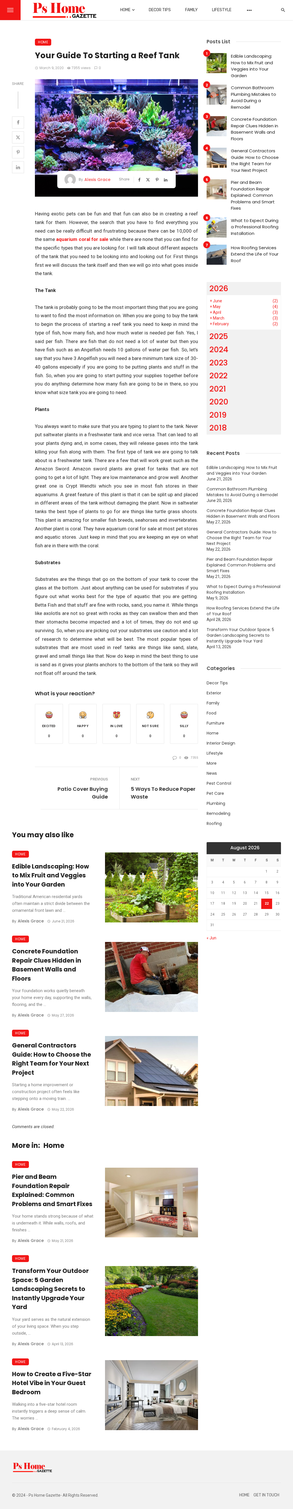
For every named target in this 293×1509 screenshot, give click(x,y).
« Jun (211, 938)
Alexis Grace (97, 179)
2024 (218, 349)
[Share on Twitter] (18, 137)
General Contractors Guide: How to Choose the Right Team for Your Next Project (51, 1059)
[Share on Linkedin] (18, 167)
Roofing (214, 823)
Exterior (214, 693)
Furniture (215, 723)
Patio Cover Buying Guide (83, 792)
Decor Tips (160, 9)
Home (125, 9)
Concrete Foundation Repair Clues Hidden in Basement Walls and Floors (46, 965)
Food (211, 713)
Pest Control (219, 783)
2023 (218, 362)
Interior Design (221, 743)
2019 (218, 414)
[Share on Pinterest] (18, 152)
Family (191, 9)
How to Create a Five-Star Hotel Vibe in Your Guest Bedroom (51, 1383)
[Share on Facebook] (18, 122)
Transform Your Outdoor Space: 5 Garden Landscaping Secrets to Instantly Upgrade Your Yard (50, 1289)
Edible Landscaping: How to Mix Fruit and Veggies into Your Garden (50, 875)
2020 (218, 401)
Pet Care (215, 793)
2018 (218, 427)
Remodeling (218, 813)
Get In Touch (266, 1495)
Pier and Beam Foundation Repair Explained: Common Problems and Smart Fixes (52, 1190)
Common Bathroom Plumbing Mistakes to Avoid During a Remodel (253, 97)
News (212, 773)
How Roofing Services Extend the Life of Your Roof (254, 254)
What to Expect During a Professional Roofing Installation (254, 226)
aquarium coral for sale (82, 239)
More (212, 763)
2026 (218, 288)
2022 (218, 375)
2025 (218, 336)
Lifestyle (221, 9)
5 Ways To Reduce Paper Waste (163, 792)
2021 (217, 388)
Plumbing (216, 803)
